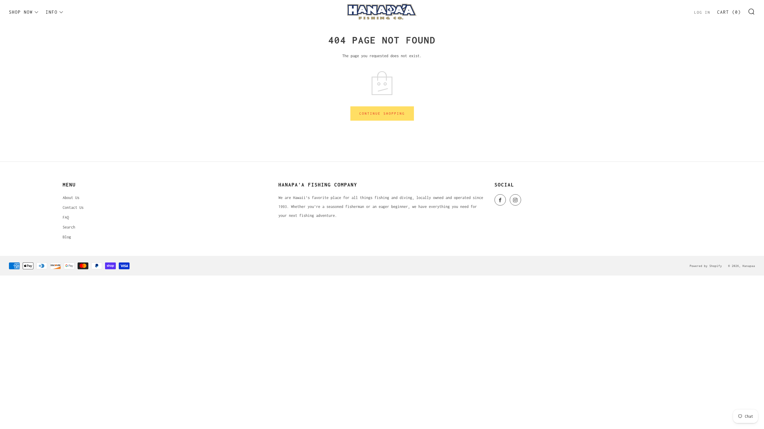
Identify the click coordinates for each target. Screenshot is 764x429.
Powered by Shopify (706, 266)
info (52, 12)
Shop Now (21, 12)
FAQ (66, 217)
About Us (71, 197)
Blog (67, 237)
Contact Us (73, 207)
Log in (702, 12)
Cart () (729, 12)
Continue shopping (382, 113)
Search (69, 227)
